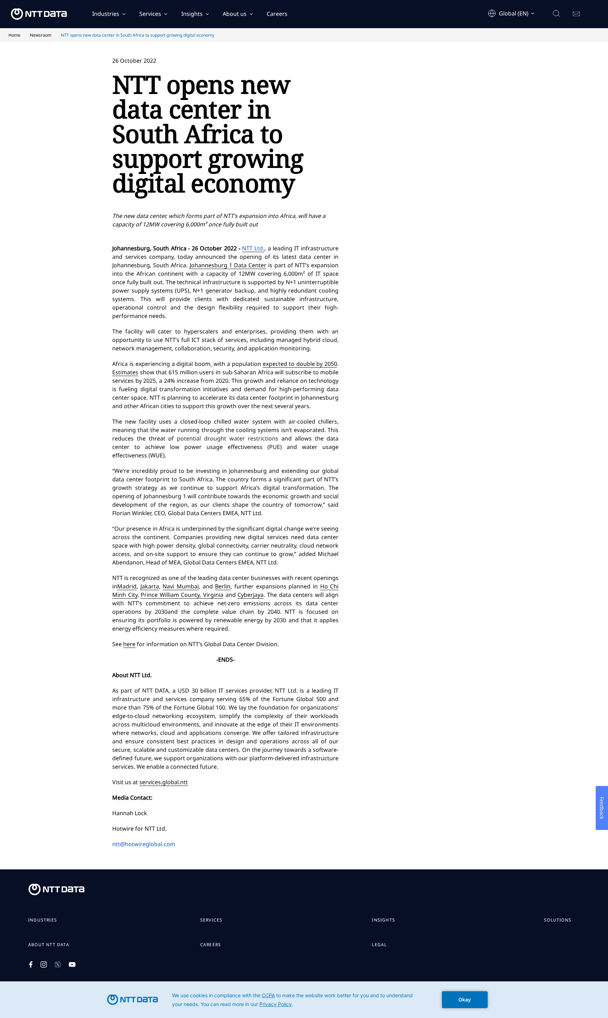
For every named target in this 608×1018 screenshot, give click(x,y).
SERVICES (211, 920)
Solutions (557, 920)
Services (150, 14)
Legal (379, 944)
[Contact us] (576, 14)
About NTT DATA (48, 944)
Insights (192, 14)
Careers (277, 14)
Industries (105, 14)
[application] (304, 999)
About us (235, 14)
